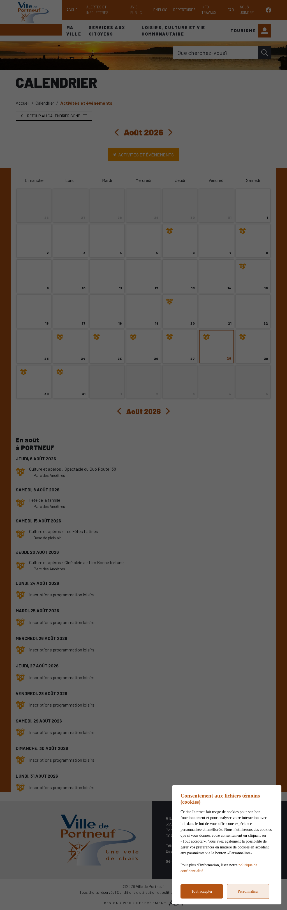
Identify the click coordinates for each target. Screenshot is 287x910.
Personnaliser (248, 891)
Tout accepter (201, 891)
